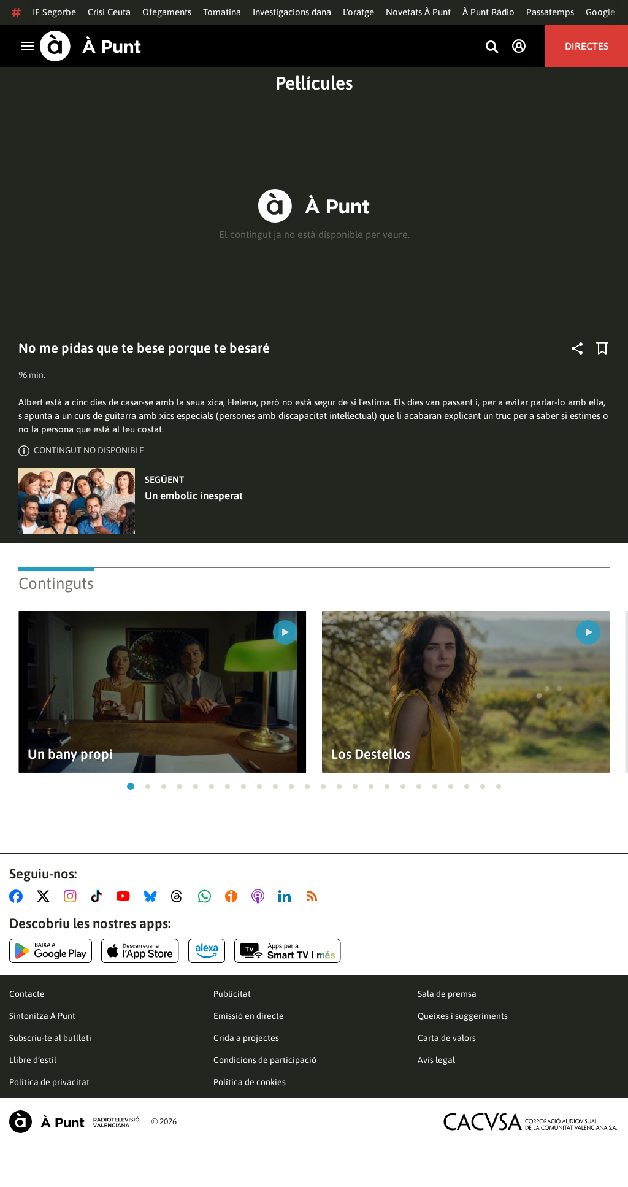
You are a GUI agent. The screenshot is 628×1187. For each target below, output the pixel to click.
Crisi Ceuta (109, 12)
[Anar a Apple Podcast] (260, 896)
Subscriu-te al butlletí (50, 1038)
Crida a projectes (246, 1038)
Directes (586, 46)
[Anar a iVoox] (233, 896)
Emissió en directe (248, 1016)
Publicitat (232, 994)
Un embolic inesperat (194, 496)
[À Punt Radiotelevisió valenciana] (74, 1121)
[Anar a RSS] (314, 896)
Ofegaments (166, 12)
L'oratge (358, 12)
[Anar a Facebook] (18, 896)
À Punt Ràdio (488, 12)
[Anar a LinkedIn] (287, 896)
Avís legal (436, 1060)
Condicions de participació (264, 1060)
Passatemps (550, 12)
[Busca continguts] (491, 47)
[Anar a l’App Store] (140, 951)
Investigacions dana (292, 12)
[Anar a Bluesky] (153, 896)
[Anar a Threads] (180, 896)
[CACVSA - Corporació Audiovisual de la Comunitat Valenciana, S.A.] (530, 1121)
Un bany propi (70, 754)
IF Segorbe (54, 12)
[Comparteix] (577, 348)
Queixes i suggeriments (463, 1016)
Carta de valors (447, 1038)
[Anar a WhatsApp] (207, 896)
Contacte (27, 994)
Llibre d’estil (32, 1060)
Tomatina (222, 12)
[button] (130, 786)
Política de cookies (249, 1082)
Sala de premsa (447, 994)
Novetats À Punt (418, 12)
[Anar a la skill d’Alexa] (206, 951)
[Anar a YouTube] (126, 896)
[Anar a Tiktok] (99, 896)
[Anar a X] (46, 896)
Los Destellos (370, 754)
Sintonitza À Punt (42, 1016)
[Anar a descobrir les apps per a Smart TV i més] (287, 951)
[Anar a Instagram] (73, 896)
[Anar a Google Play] (50, 951)
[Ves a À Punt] (90, 46)
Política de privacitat (49, 1082)
